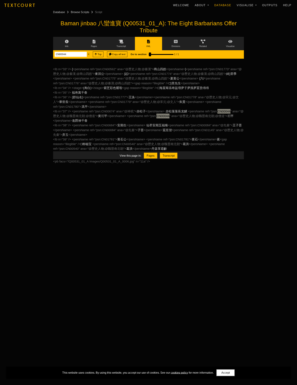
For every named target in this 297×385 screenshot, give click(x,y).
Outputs (269, 5)
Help (287, 5)
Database (222, 5)
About (201, 5)
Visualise (246, 5)
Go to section (139, 54)
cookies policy (179, 372)
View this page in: (130, 155)
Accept (225, 372)
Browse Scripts (80, 12)
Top (99, 54)
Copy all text (118, 54)
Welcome (181, 5)
